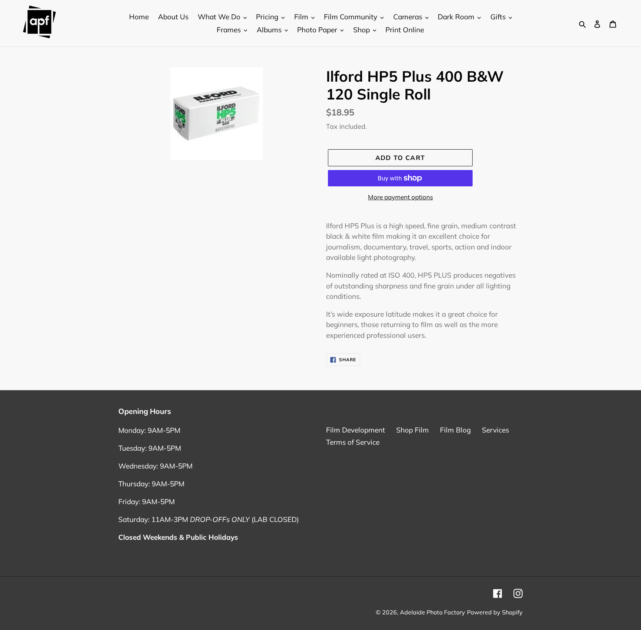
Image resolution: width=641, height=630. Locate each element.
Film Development (355, 429)
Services (495, 429)
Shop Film (412, 429)
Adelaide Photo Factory (432, 612)
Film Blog (455, 429)
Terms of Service (352, 442)
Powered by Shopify (495, 612)
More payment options (400, 197)
